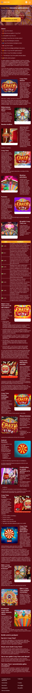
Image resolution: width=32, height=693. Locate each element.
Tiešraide (20, 679)
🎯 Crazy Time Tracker (7, 45)
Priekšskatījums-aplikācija (6, 679)
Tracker (20, 683)
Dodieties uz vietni (11, 20)
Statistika (4, 683)
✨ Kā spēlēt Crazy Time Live (9, 35)
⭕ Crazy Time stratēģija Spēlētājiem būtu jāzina (13, 48)
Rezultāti (4, 685)
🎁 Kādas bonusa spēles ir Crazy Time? (11, 33)
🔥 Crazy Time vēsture (7, 31)
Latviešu (26, 2)
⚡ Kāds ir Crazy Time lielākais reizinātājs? (12, 53)
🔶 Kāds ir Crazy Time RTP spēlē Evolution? (12, 50)
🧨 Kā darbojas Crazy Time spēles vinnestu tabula (14, 55)
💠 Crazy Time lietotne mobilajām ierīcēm (12, 43)
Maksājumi (5, 688)
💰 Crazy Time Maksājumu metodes (10, 40)
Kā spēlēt (20, 688)
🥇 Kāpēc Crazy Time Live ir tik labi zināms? (12, 38)
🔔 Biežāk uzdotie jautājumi (8, 58)
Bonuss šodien (6, 690)
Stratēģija (20, 685)
